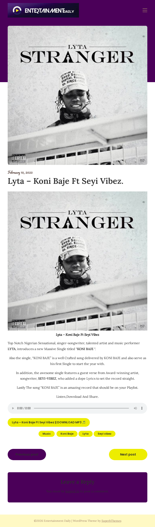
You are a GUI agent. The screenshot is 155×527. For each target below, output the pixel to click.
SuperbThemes (111, 521)
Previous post (27, 454)
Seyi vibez (104, 434)
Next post (128, 454)
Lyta (86, 434)
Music (47, 434)
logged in (72, 491)
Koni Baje (67, 434)
